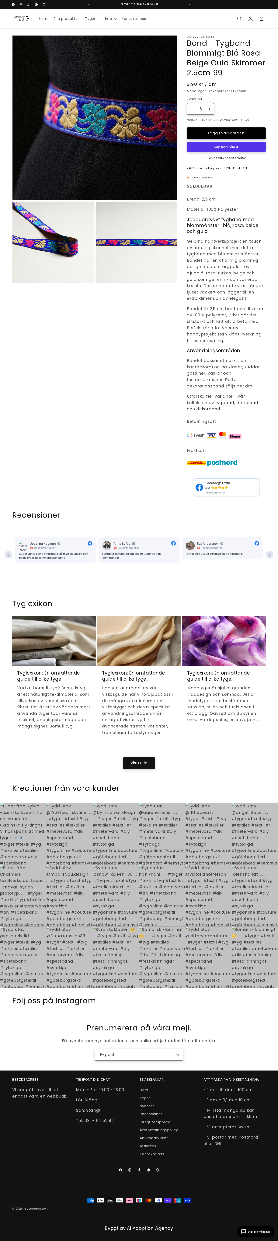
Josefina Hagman (43, 543)
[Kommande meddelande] (189, 4)
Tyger (145, 1098)
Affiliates (148, 1146)
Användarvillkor (154, 1138)
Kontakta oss (152, 1154)
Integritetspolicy (155, 1122)
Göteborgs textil (217, 483)
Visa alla (139, 762)
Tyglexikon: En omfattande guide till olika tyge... (48, 676)
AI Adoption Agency (150, 1228)
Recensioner (151, 1114)
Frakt (211, 91)
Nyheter (147, 1106)
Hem (144, 1090)
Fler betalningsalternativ (226, 158)
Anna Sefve (122, 543)
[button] (92, 19)
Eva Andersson (208, 543)
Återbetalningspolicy (159, 1130)
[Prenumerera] (177, 1055)
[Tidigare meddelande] (89, 4)
